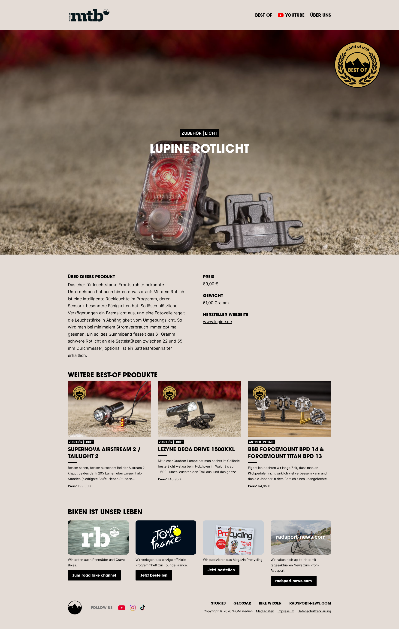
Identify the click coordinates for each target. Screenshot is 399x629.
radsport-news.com (293, 580)
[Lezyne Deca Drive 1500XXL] (199, 409)
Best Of (263, 15)
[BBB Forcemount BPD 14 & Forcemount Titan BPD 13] (289, 409)
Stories (218, 603)
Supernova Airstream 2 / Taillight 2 (104, 452)
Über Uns (320, 15)
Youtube (295, 15)
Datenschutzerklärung (314, 611)
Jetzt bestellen (153, 575)
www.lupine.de (217, 321)
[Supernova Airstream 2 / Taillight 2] (109, 409)
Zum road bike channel (94, 575)
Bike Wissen (270, 603)
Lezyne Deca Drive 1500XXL (196, 449)
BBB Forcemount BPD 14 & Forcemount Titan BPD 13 (286, 452)
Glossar (242, 603)
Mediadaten (265, 611)
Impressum (286, 611)
